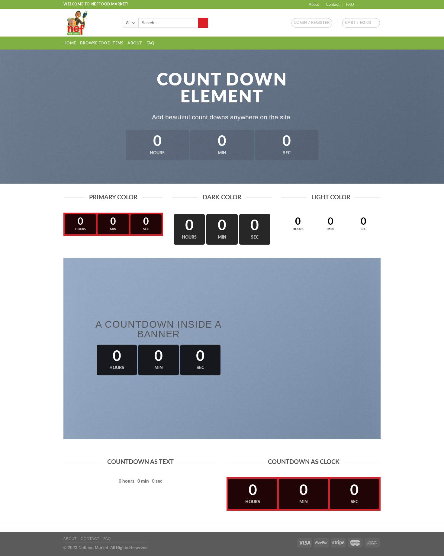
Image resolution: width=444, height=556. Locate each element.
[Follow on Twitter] (372, 4)
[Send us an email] (377, 4)
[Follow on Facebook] (360, 4)
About (314, 4)
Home (69, 43)
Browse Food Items (101, 43)
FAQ (350, 4)
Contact (332, 4)
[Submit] (203, 23)
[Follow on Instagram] (366, 4)
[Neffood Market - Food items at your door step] (88, 23)
